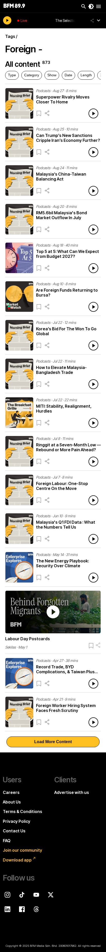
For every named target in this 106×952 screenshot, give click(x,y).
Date (68, 75)
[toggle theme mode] (91, 6)
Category (31, 75)
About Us (12, 802)
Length (86, 75)
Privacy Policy (16, 821)
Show (51, 75)
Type (12, 75)
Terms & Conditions (22, 811)
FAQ (7, 840)
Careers (11, 792)
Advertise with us (71, 792)
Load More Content (53, 742)
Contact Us (14, 830)
